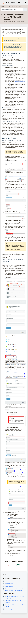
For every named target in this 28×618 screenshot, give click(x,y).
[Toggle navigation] (25, 2)
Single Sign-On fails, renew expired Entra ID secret (15, 605)
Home (2, 6)
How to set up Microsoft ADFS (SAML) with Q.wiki (14, 601)
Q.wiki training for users (10, 609)
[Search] (25, 9)
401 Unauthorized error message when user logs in (13, 136)
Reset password (9, 586)
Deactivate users (9, 583)
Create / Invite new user (10, 581)
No (10, 565)
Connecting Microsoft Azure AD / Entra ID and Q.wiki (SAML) (15, 597)
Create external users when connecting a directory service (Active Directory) (15, 589)
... (7, 6)
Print (6, 575)
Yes (18, 565)
